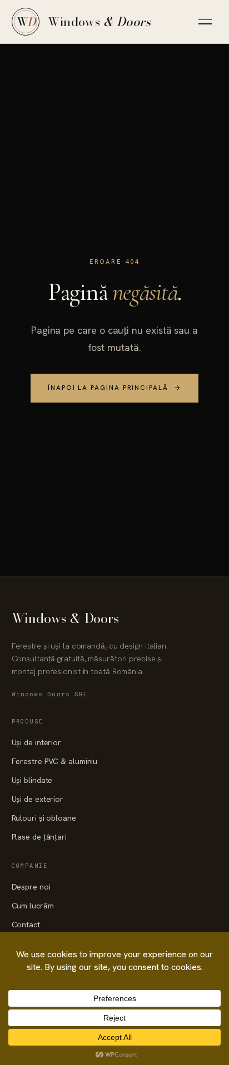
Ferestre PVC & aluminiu (55, 761)
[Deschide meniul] (205, 21)
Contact (26, 925)
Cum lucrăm (33, 906)
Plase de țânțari (39, 837)
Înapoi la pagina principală (114, 387)
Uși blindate (32, 780)
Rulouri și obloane (44, 818)
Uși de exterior (37, 799)
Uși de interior (36, 742)
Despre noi (31, 887)
